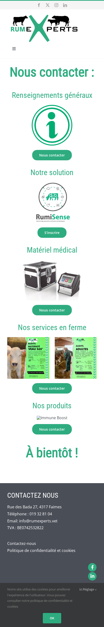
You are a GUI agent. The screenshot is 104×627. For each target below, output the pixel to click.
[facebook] (39, 5)
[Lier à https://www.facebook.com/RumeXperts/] (92, 567)
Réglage (89, 589)
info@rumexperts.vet (38, 521)
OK (52, 618)
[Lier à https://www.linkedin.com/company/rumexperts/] (92, 576)
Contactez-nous (21, 543)
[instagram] (56, 5)
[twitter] (48, 5)
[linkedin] (65, 5)
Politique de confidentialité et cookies (41, 550)
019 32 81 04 (41, 514)
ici (80, 589)
